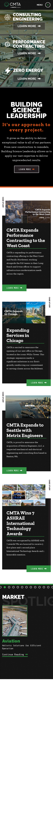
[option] (26, 630)
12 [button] (48, 587)
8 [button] (31, 587)
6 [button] (22, 587)
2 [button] (5, 587)
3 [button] (9, 587)
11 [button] (44, 587)
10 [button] (39, 587)
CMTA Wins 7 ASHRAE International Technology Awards (21, 523)
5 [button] (18, 587)
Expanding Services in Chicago (18, 335)
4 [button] (13, 587)
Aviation (11, 640)
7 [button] (26, 587)
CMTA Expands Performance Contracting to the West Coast (26, 238)
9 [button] (35, 587)
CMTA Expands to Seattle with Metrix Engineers (25, 430)
